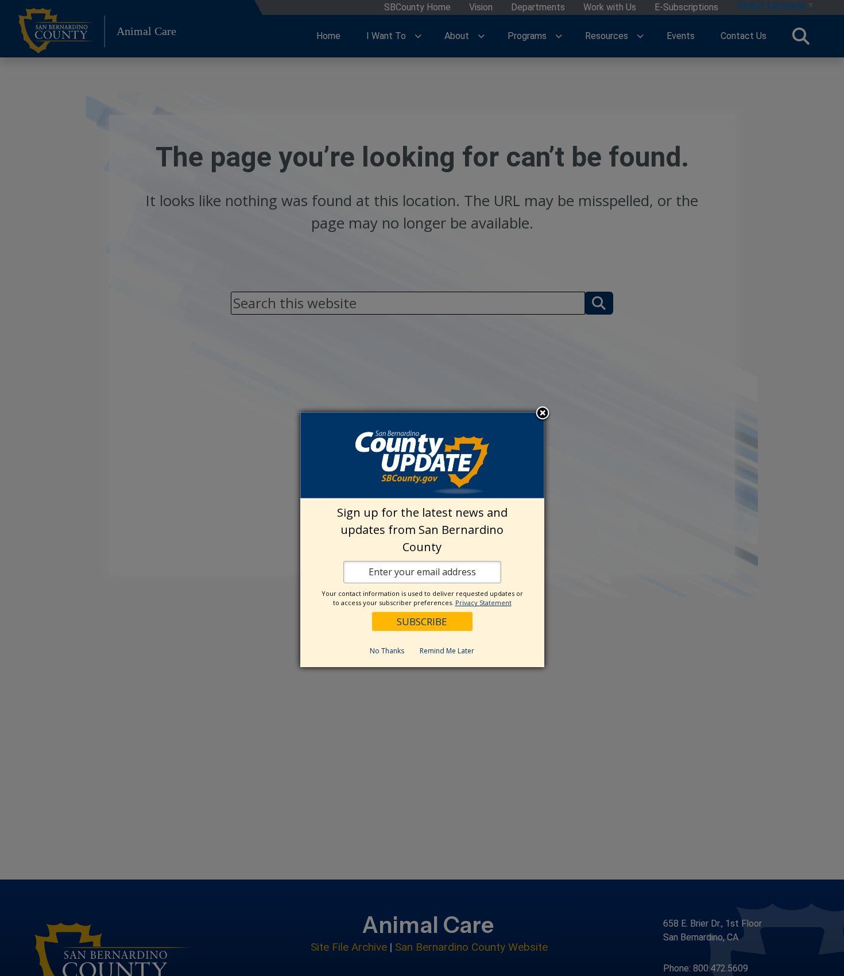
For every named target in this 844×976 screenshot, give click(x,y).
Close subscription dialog (542, 414)
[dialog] (422, 539)
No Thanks (387, 651)
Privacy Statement (483, 602)
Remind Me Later (447, 651)
